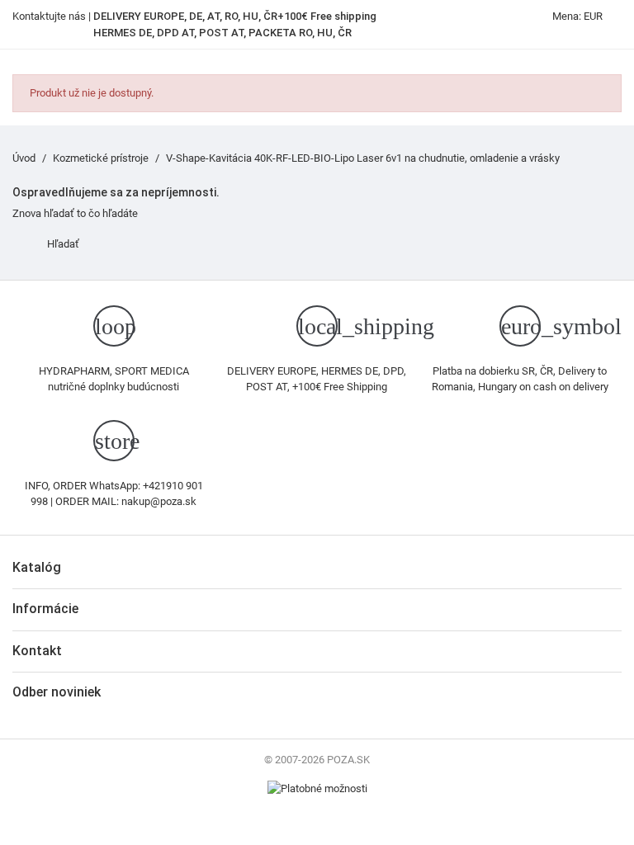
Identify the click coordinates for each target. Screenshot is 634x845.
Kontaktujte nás (49, 16)
